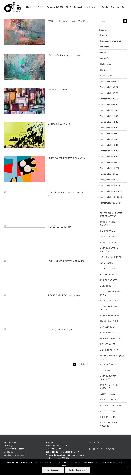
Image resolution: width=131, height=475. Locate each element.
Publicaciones (106, 75)
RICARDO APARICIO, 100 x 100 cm (64, 295)
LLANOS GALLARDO (109, 320)
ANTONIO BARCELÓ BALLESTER (109, 250)
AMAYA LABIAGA (107, 326)
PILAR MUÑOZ (106, 364)
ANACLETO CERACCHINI (111, 268)
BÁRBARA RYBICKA (109, 399)
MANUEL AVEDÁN (108, 242)
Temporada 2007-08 (109, 92)
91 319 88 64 (10, 451)
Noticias (103, 69)
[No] (128, 467)
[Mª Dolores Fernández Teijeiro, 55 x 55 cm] (24, 32)
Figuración (104, 46)
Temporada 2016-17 (109, 144)
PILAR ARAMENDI (108, 230)
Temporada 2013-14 (109, 127)
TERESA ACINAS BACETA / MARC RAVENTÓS (112, 214)
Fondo (103, 52)
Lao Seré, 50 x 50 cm (58, 89)
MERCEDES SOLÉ (108, 411)
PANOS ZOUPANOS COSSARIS (108, 424)
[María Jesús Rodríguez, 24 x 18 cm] (24, 67)
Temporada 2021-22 (109, 173)
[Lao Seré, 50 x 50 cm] (24, 101)
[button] (123, 7)
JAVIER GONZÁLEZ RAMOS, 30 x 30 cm (66, 158)
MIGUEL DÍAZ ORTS (108, 280)
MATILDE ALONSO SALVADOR (108, 223)
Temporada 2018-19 (109, 156)
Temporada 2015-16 (109, 139)
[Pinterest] (98, 449)
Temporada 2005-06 (109, 81)
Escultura (104, 35)
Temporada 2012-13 (109, 121)
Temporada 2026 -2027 (110, 202)
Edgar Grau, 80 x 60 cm (59, 124)
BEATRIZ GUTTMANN (109, 315)
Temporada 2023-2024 (110, 185)
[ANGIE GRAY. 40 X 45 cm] (24, 341)
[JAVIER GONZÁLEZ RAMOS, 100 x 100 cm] (24, 272)
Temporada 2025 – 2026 (111, 197)
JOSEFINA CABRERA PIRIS (111, 257)
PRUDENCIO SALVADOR (110, 405)
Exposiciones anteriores (110, 40)
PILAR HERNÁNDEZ (109, 300)
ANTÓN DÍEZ (105, 285)
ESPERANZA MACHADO (110, 332)
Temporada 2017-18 (109, 150)
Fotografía (104, 58)
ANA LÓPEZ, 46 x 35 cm (59, 226)
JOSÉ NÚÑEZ (106, 370)
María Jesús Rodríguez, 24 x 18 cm (64, 55)
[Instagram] (109, 449)
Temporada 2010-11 (109, 110)
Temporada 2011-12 (109, 116)
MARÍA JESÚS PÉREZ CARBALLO (109, 386)
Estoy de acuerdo (53, 470)
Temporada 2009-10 (109, 104)
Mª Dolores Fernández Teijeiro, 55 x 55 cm (68, 21)
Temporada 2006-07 (109, 87)
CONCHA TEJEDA (107, 416)
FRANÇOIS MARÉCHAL (110, 338)
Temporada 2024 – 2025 (111, 191)
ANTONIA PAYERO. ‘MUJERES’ (108, 378)
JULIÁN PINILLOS (107, 393)
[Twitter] (102, 449)
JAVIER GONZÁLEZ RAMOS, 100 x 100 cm (68, 261)
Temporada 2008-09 (109, 98)
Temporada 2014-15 (109, 133)
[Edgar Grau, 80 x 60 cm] (24, 135)
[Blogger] (113, 449)
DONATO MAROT (107, 344)
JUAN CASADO (106, 262)
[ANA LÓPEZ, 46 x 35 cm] (24, 238)
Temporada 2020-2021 (110, 168)
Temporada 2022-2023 (110, 179)
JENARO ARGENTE (108, 236)
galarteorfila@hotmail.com (15, 454)
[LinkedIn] (94, 449)
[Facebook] (90, 449)
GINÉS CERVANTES (108, 274)
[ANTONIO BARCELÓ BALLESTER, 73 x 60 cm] (24, 204)
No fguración (105, 64)
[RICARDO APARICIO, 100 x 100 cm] (24, 307)
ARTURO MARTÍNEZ (109, 349)
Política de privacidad (77, 470)
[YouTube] (106, 449)
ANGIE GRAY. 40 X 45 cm (60, 329)
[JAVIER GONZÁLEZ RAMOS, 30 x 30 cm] (24, 169)
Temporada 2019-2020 (110, 162)
